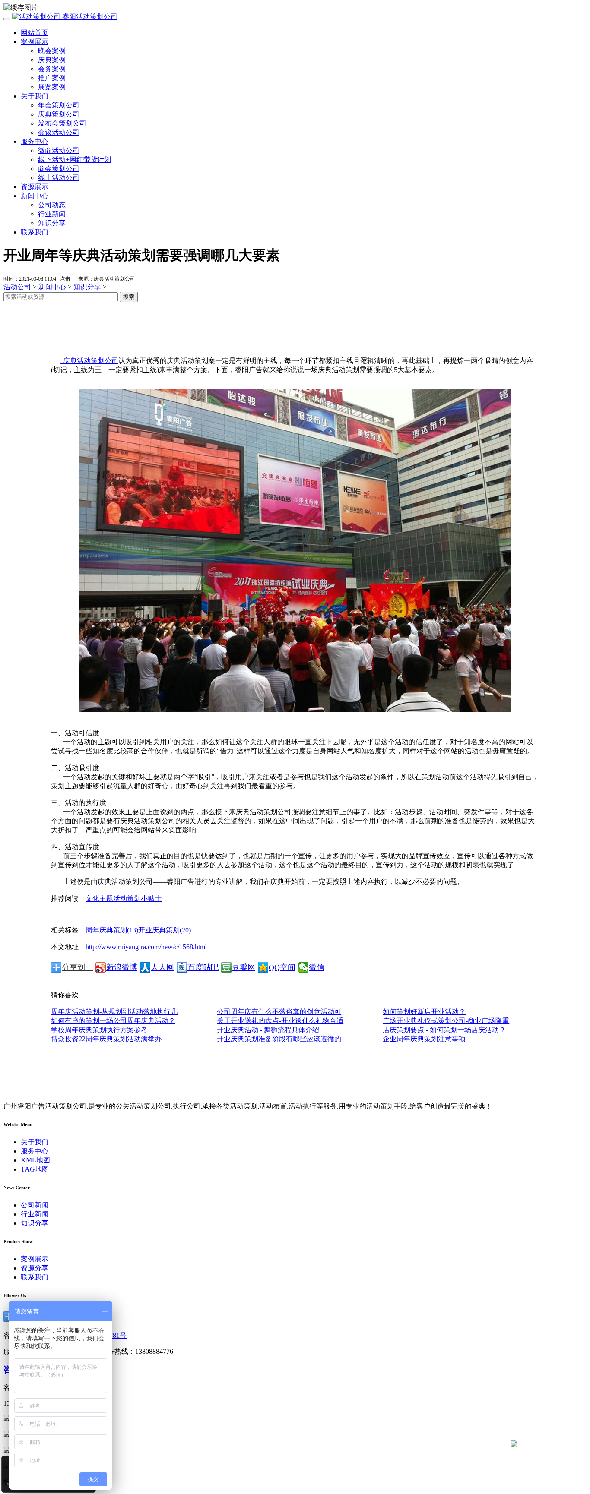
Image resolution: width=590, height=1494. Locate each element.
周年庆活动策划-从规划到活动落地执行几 (114, 1011)
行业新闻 (52, 214)
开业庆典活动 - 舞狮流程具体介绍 (268, 1029)
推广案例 (52, 78)
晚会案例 (52, 50)
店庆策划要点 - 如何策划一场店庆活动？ (444, 1029)
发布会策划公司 (62, 123)
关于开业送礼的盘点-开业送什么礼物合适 (280, 1020)
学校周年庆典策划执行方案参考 (99, 1029)
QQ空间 (282, 967)
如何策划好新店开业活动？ (424, 1011)
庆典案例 (52, 59)
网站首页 (34, 32)
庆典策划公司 (58, 114)
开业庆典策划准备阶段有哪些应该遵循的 (279, 1038)
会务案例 (52, 69)
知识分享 (52, 223)
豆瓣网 (243, 967)
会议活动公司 (58, 132)
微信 (316, 967)
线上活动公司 (58, 177)
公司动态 (52, 204)
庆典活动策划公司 (89, 360)
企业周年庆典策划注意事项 (424, 1038)
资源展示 (34, 186)
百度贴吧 (203, 967)
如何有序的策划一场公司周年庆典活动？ (113, 1020)
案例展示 (34, 41)
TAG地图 (35, 1169)
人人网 (162, 967)
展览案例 (52, 87)
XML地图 (35, 1160)
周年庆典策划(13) (112, 930)
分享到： (77, 967)
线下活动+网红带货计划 (74, 159)
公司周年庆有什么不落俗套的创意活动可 (279, 1011)
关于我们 (34, 96)
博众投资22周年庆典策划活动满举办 (106, 1038)
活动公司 (17, 287)
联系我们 (34, 232)
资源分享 (34, 1268)
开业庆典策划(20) (164, 930)
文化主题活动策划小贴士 (124, 898)
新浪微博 (121, 967)
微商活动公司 (58, 150)
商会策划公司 (58, 168)
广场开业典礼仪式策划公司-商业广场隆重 (446, 1020)
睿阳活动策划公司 (88, 16)
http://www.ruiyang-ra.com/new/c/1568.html (146, 947)
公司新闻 (34, 1205)
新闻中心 (34, 195)
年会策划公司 (58, 105)
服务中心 (34, 141)
